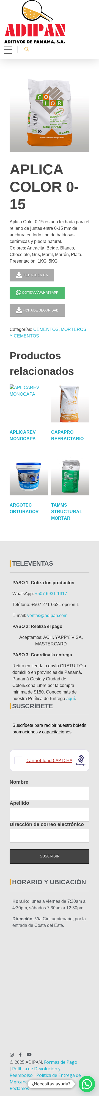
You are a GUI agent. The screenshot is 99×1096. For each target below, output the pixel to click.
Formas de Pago (60, 1062)
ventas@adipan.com (47, 615)
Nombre (19, 782)
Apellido (19, 803)
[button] (87, 1084)
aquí (70, 698)
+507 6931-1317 (51, 593)
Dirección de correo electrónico (47, 824)
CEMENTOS (46, 329)
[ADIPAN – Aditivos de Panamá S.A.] (49, 22)
